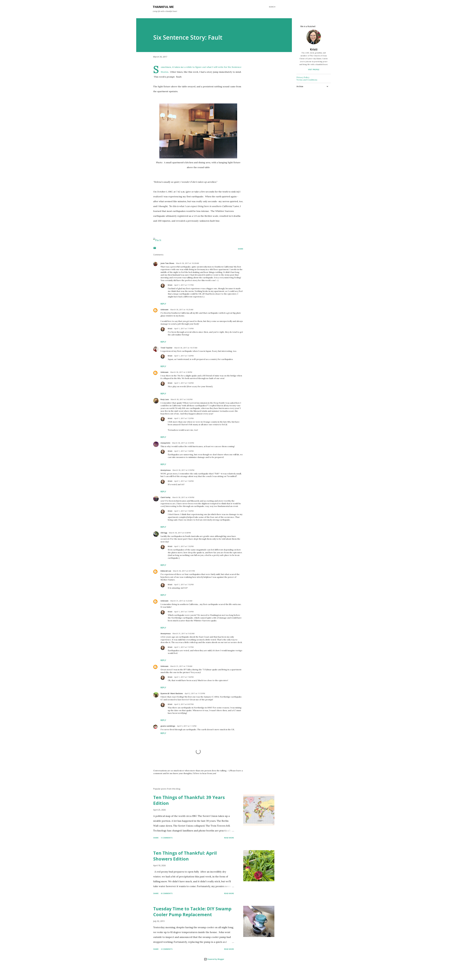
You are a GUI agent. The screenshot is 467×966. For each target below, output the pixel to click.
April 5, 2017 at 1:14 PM (186, 726)
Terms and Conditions (306, 80)
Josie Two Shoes (167, 263)
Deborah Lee (166, 571)
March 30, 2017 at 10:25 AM (181, 309)
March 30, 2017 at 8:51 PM (184, 571)
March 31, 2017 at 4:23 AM (181, 601)
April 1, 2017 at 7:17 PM (184, 285)
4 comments (166, 949)
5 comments (166, 838)
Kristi (170, 285)
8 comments (166, 893)
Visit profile (313, 69)
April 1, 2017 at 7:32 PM (184, 546)
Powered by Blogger (215, 959)
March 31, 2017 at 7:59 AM (181, 666)
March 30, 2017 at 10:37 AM (185, 348)
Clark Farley (166, 497)
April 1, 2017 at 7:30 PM (184, 511)
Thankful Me (163, 7)
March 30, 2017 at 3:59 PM (183, 470)
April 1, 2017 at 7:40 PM (184, 677)
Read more (229, 838)
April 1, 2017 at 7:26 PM (184, 451)
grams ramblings (168, 726)
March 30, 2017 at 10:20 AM (187, 263)
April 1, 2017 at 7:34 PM (184, 611)
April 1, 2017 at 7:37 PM (184, 647)
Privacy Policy (302, 77)
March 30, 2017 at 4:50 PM (183, 497)
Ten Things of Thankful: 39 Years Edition (189, 800)
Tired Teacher (166, 348)
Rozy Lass (165, 399)
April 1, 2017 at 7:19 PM (184, 328)
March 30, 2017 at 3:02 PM (182, 399)
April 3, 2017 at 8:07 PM (184, 704)
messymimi (165, 443)
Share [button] (240, 249)
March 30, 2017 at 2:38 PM (181, 372)
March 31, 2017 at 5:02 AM (183, 633)
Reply (163, 303)
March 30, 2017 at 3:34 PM (183, 443)
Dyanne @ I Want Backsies (172, 693)
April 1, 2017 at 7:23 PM (184, 418)
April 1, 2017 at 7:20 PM (184, 356)
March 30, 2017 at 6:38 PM (180, 533)
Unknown (164, 309)
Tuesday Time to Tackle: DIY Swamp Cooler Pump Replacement (192, 911)
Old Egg (164, 533)
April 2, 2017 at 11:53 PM (195, 693)
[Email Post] (154, 249)
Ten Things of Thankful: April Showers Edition (185, 856)
